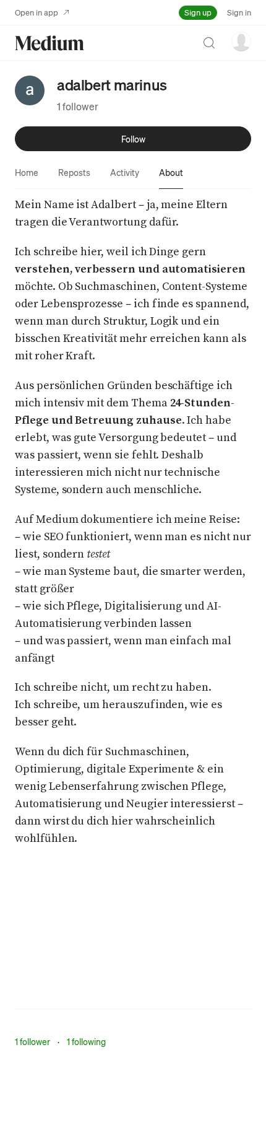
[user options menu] (241, 41)
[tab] (26, 172)
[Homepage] (49, 43)
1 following (86, 1041)
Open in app (36, 12)
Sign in (239, 12)
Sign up (198, 12)
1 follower (77, 106)
